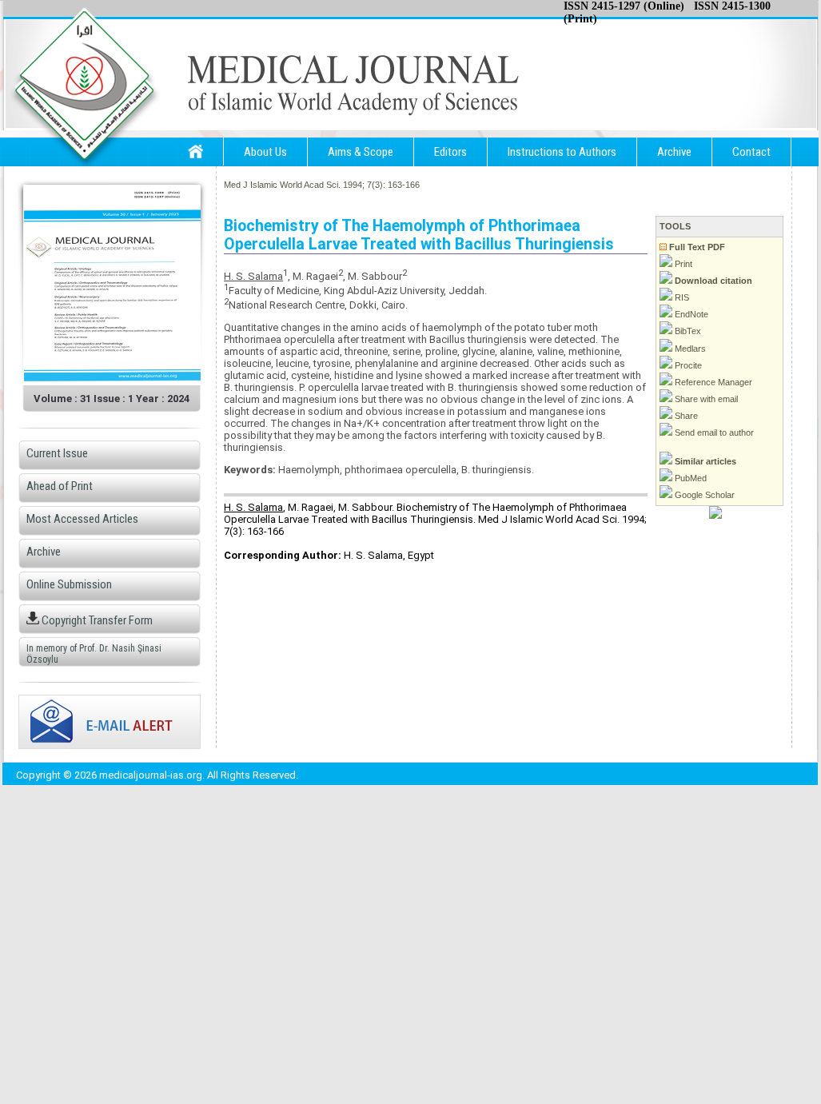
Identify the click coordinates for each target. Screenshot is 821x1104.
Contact (751, 152)
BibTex (686, 331)
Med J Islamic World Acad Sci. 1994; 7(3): (304, 184)
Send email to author (713, 432)
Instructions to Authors (562, 152)
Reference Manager (712, 382)
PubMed (689, 478)
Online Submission (69, 584)
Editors (450, 152)
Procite (687, 365)
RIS (680, 297)
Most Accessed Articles (82, 519)
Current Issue (57, 453)
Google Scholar (703, 495)
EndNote (690, 314)
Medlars (689, 348)
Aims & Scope (360, 152)
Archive (674, 152)
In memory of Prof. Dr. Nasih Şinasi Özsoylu (93, 654)
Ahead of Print (59, 486)
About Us (265, 152)
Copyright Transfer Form (96, 620)
